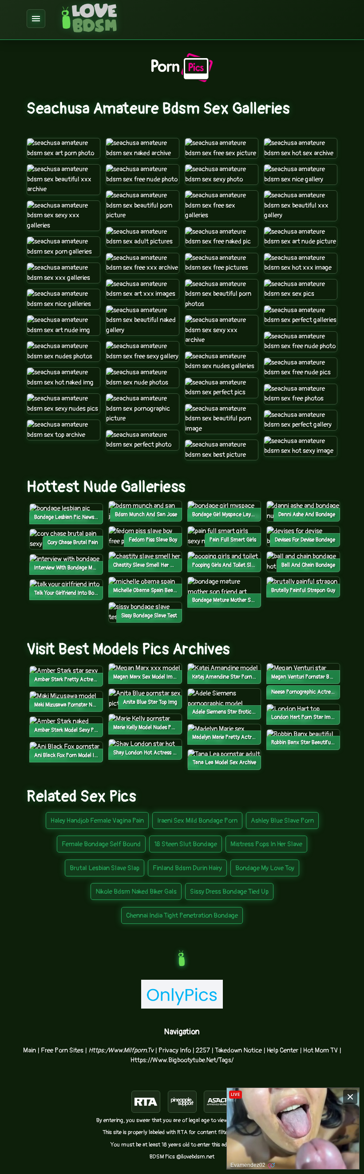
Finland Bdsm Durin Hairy (187, 868)
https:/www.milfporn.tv (121, 1050)
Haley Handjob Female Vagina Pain (97, 821)
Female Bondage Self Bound (101, 844)
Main (29, 1050)
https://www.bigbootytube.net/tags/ (182, 1060)
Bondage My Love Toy (264, 868)
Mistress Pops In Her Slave (266, 844)
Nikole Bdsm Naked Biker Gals (136, 891)
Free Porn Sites (62, 1050)
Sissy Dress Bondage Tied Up (229, 891)
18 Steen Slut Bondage (185, 844)
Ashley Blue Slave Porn (282, 821)
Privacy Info (174, 1050)
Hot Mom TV (320, 1050)
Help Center (282, 1050)
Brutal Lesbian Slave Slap (104, 868)
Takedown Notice (238, 1050)
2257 (203, 1050)
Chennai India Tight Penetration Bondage (182, 915)
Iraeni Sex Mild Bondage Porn (197, 821)
